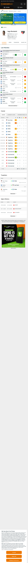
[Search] (21, 4)
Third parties (6, 542)
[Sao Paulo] (23, 34)
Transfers (16, 42)
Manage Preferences (14, 560)
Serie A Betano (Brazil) (8, 57)
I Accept (14, 552)
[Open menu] (24, 4)
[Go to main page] (8, 4)
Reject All (14, 556)
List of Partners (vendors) (7, 549)
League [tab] (3, 114)
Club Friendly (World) (7, 94)
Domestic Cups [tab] (11, 114)
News (10, 42)
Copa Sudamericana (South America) (11, 50)
